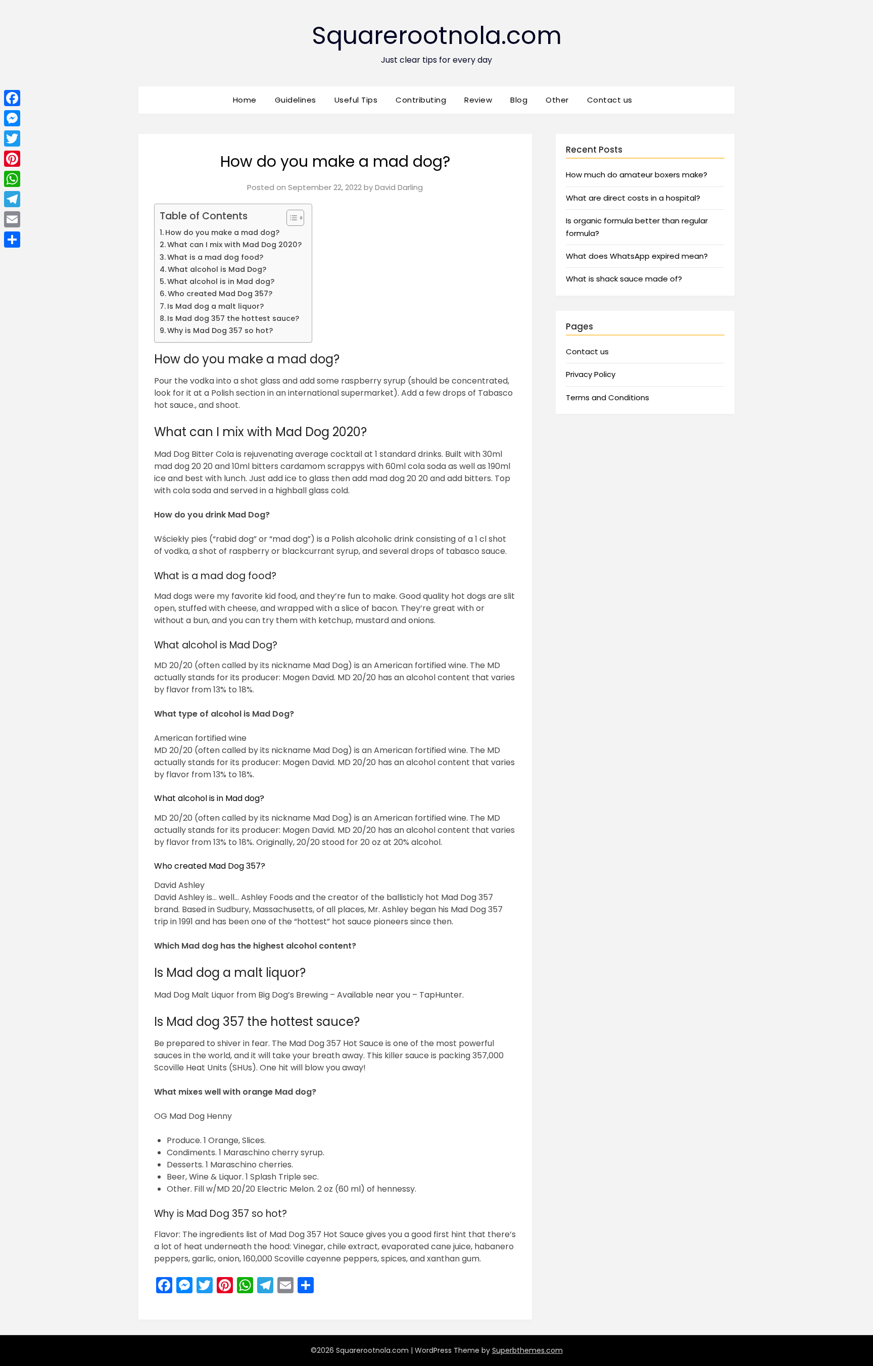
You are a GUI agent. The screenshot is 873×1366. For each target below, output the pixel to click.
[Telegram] (12, 199)
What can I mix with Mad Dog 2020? (234, 245)
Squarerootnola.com (437, 36)
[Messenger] (12, 118)
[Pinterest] (12, 159)
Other (557, 100)
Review (478, 100)
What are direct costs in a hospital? (633, 198)
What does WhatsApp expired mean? (637, 256)
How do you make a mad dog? (222, 232)
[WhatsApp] (12, 179)
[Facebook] (12, 98)
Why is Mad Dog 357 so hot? (220, 330)
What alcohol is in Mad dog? (220, 281)
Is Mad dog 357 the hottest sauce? (233, 318)
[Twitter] (12, 138)
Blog (518, 100)
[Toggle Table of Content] (290, 217)
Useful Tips (356, 100)
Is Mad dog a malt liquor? (215, 306)
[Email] (12, 219)
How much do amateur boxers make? (636, 174)
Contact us (610, 100)
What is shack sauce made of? (624, 278)
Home (245, 100)
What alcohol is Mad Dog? (217, 269)
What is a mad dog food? (215, 257)
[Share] (12, 239)
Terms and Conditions (607, 397)
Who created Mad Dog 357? (220, 294)
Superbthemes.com (527, 1350)
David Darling (399, 187)
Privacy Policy (590, 374)
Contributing (421, 100)
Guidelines (295, 100)
